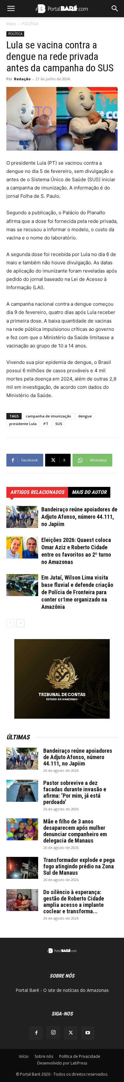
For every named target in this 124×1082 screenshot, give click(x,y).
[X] (70, 1033)
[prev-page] (10, 623)
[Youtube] (87, 1033)
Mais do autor (89, 492)
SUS (58, 423)
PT (46, 423)
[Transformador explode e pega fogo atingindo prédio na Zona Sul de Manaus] (22, 868)
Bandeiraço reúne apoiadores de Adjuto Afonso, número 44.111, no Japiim (79, 516)
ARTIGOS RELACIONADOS (37, 492)
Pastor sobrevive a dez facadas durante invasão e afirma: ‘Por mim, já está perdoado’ (74, 792)
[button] (11, 8)
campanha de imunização (48, 416)
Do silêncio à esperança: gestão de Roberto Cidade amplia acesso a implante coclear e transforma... (73, 902)
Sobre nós (44, 1056)
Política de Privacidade (79, 1056)
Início (11, 23)
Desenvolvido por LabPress (62, 1063)
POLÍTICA (30, 23)
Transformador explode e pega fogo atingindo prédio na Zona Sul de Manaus (79, 866)
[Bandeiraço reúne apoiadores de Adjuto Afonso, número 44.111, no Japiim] (22, 517)
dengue (85, 416)
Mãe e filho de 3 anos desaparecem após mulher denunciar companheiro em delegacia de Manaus (75, 831)
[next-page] (20, 623)
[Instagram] (53, 1032)
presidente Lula (23, 423)
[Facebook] (36, 1033)
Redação (22, 78)
